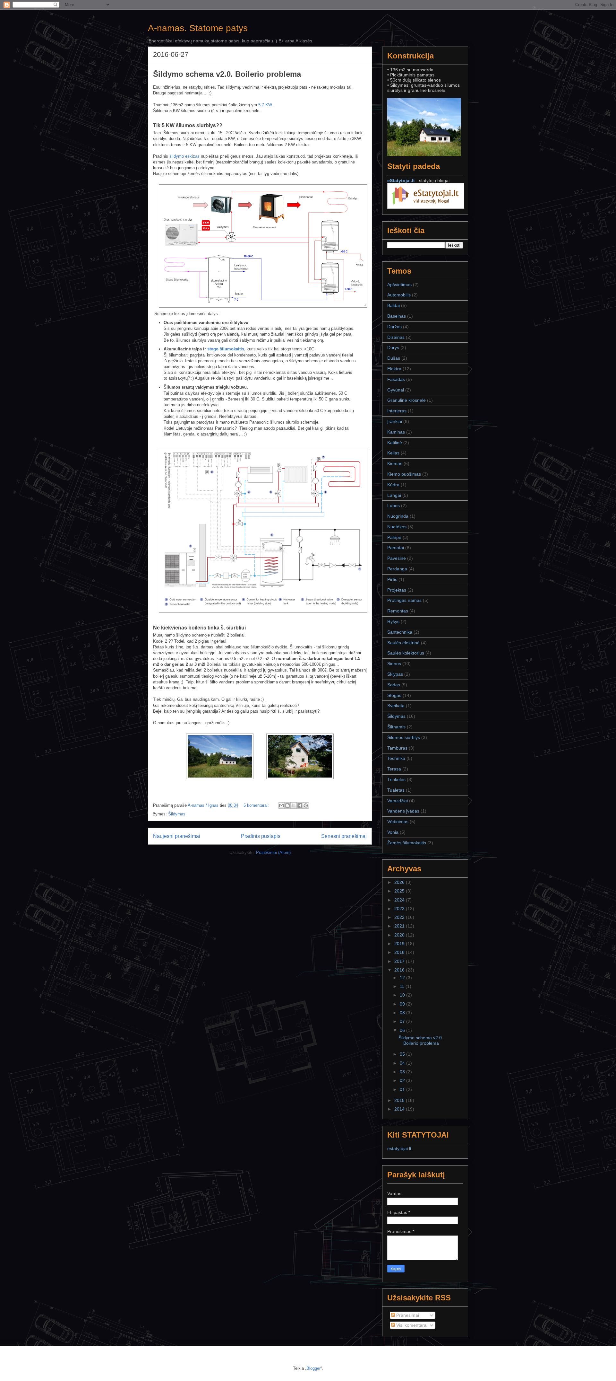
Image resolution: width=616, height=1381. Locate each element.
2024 (400, 899)
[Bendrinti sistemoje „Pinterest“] (306, 805)
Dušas (393, 358)
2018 (400, 952)
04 (403, 1063)
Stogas (394, 695)
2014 (400, 1109)
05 (403, 1054)
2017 (400, 961)
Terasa (394, 768)
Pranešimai (407, 1315)
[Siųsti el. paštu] (281, 805)
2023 (400, 908)
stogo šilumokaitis (225, 349)
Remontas (397, 610)
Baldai (393, 305)
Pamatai (395, 547)
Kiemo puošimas (404, 474)
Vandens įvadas (403, 811)
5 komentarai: (257, 805)
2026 (400, 882)
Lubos (393, 505)
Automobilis (399, 294)
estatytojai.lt (399, 1148)
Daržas (394, 326)
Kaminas (396, 432)
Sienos (394, 663)
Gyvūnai (395, 389)
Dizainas (396, 337)
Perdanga (397, 568)
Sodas (393, 684)
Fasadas (396, 379)
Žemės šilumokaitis (406, 842)
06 (403, 1030)
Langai (394, 495)
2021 (400, 925)
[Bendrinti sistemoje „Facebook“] (299, 805)
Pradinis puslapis (260, 836)
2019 (400, 943)
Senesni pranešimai (344, 836)
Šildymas (176, 814)
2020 (400, 934)
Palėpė (394, 537)
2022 (400, 917)
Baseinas (396, 316)
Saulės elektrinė (403, 642)
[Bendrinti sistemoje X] (293, 805)
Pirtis (392, 579)
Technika (396, 758)
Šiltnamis (396, 726)
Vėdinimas (397, 821)
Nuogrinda (397, 516)
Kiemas (394, 463)
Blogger (313, 1368)
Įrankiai (394, 421)
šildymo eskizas (184, 156)
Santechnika (399, 632)
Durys (393, 347)
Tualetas (396, 790)
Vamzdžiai (397, 800)
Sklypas (395, 674)
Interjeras (396, 410)
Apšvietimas (399, 284)
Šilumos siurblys (403, 737)
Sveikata (396, 705)
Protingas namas (404, 600)
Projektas (396, 590)
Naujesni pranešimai (176, 836)
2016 (400, 969)
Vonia (392, 832)
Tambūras (397, 748)
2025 (400, 890)
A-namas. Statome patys (198, 28)
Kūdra (393, 484)
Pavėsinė (396, 558)
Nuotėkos (396, 526)
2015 (400, 1100)
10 (403, 995)
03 (403, 1071)
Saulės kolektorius (405, 652)
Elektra (394, 368)
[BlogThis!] (287, 805)
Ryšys (393, 621)
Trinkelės (396, 779)
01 (403, 1089)
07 (403, 1021)
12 (403, 977)
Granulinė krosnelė (406, 400)
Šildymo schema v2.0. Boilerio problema (227, 74)
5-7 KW (265, 104)
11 (403, 986)
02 (403, 1080)
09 (403, 1004)
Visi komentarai (411, 1325)
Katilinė (394, 442)
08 (403, 1012)
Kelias (393, 452)
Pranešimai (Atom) (273, 852)
